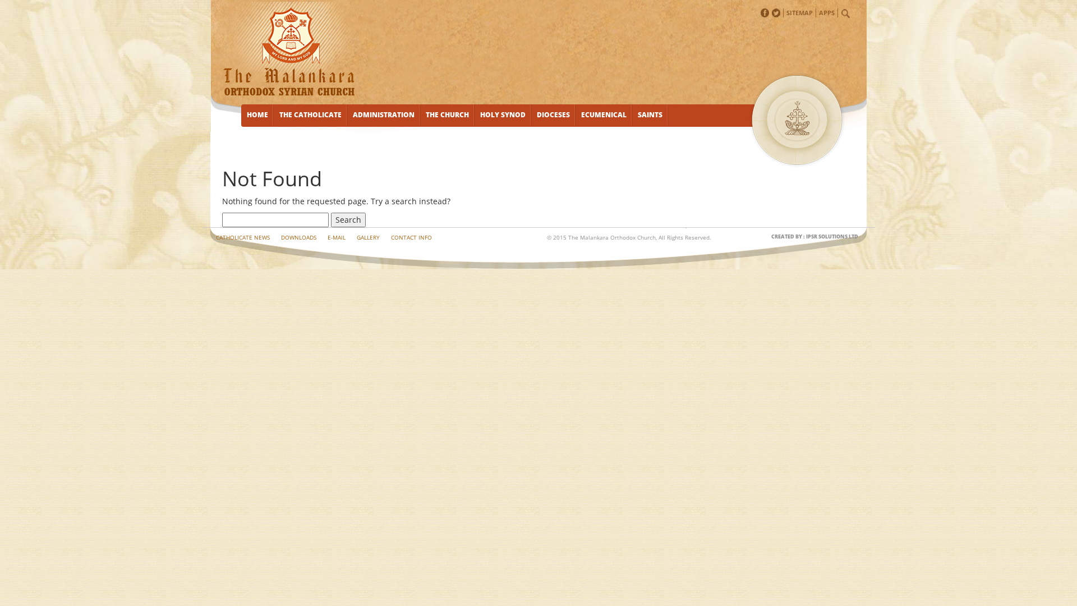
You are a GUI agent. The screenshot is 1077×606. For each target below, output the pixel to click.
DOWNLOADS (298, 237)
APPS (827, 12)
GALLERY (368, 237)
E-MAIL (337, 237)
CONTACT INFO (411, 237)
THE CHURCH (447, 115)
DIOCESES (553, 115)
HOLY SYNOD (503, 115)
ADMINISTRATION (384, 115)
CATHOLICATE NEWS (243, 237)
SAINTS (650, 115)
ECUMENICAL (604, 115)
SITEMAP (799, 12)
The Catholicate (310, 115)
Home (257, 115)
